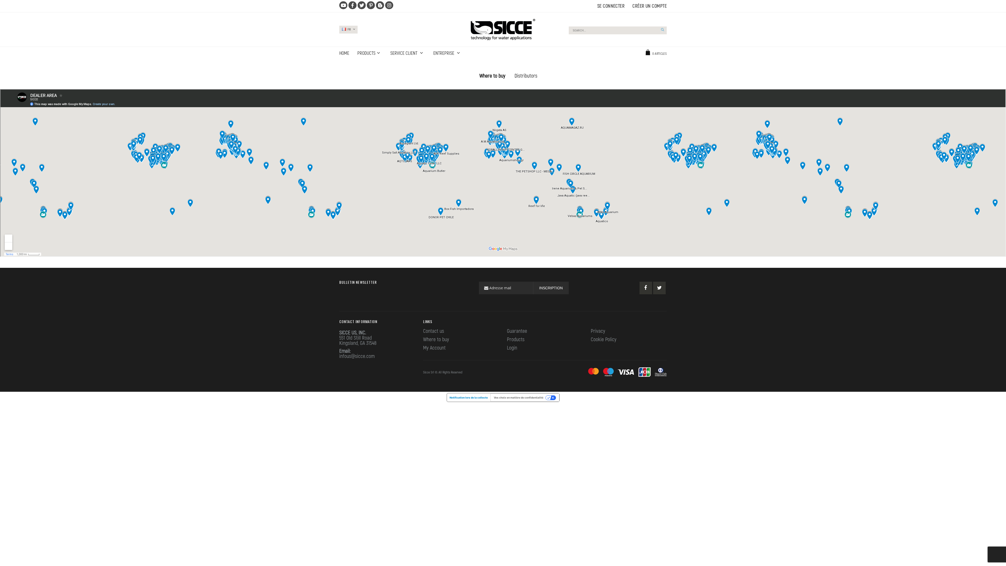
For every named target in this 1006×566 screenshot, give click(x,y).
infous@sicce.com (357, 356)
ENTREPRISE (444, 53)
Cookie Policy (603, 339)
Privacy (598, 331)
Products (515, 339)
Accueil (342, 65)
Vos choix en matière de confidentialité (518, 397)
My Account (434, 347)
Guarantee (517, 331)
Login (512, 347)
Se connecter (611, 6)
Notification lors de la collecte (469, 397)
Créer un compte (649, 6)
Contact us (433, 331)
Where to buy (492, 75)
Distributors (526, 75)
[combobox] (618, 30)
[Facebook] (645, 288)
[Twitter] (659, 288)
